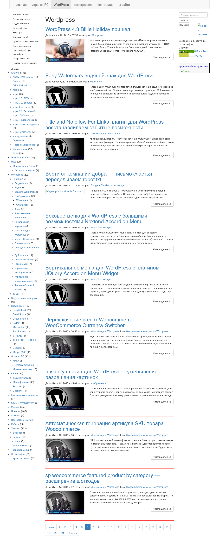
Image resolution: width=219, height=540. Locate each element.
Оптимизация (98, 133)
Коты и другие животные (24, 395)
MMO (16, 360)
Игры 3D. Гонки (21, 107)
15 (146, 527)
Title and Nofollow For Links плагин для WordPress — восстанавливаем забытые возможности (107, 124)
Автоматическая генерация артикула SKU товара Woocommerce (104, 425)
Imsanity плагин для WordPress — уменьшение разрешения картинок (101, 374)
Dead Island (19, 310)
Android (15, 72)
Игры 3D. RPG (21, 98)
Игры (15, 94)
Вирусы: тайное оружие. (24, 298)
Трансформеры (20, 449)
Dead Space (19, 314)
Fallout (16, 323)
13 (132, 527)
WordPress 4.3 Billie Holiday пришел (87, 29)
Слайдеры (22, 204)
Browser (17, 81)
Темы (16, 293)
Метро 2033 (19, 352)
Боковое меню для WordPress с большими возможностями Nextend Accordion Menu (96, 218)
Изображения (98, 383)
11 (118, 527)
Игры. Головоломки (24, 119)
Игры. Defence (21, 115)
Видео (18, 187)
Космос (17, 437)
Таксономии (21, 263)
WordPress (61, 4)
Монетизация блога (24, 166)
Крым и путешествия (22, 402)
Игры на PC (40, 4)
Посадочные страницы (27, 247)
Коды (17, 209)
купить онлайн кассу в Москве (193, 66)
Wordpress (97, 35)
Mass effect (19, 327)
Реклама (17, 386)
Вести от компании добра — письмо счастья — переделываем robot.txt (101, 176)
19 (48, 533)
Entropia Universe (24, 365)
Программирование (24, 144)
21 (62, 533)
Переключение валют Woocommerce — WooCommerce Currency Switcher (92, 322)
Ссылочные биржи (25, 170)
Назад (51, 527)
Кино (14, 373)
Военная (18, 432)
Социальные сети (24, 259)
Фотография (83, 4)
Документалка (21, 377)
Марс (18, 441)
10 (111, 527)
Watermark (96, 81)
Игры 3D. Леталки (23, 111)
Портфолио (105, 4)
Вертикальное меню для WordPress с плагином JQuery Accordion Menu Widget (102, 270)
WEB (13, 161)
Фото (15, 153)
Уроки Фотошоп (21, 458)
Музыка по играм (22, 369)
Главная (21, 4)
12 (125, 527)
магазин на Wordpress (155, 331)
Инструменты (20, 136)
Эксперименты (21, 445)
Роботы (15, 424)
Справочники (20, 149)
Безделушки (21, 183)
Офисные (18, 140)
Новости (15, 411)
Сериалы (18, 390)
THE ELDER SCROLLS (25, 340)
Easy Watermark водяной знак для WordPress (99, 75)
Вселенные (17, 305)
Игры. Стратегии (22, 131)
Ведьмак (17, 347)
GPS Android (20, 85)
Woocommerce (134, 331)
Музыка (15, 407)
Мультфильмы (21, 382)
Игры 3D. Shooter (22, 102)
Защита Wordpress (25, 191)
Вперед (72, 533)
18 (167, 527)
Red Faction (19, 331)
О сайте (124, 4)
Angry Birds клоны (23, 77)
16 (153, 527)
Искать (184, 20)
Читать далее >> (162, 57)
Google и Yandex (100, 185)
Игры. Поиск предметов (26, 124)
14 (139, 527)
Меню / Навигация (101, 227)
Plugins (17, 179)
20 (55, 533)
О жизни (15, 415)
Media (16, 89)
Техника (15, 428)
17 (160, 527)
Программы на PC (21, 419)
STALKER (18, 335)
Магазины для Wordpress (105, 331)
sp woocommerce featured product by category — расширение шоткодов (102, 477)
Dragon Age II (20, 318)
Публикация (113, 133)
